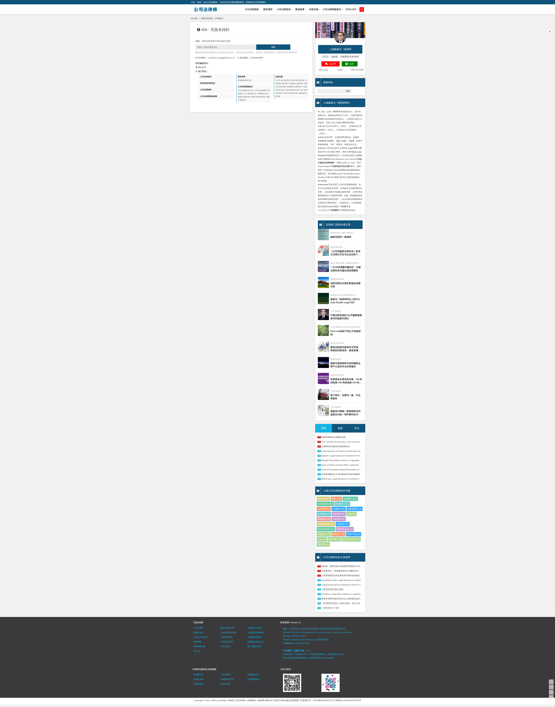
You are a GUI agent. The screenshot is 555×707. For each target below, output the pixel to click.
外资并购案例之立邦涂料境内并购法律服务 (341, 474)
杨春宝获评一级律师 (340, 237)
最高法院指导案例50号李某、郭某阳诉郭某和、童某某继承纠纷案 (345, 349)
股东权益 (324, 514)
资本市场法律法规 (290, 93)
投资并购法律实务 (207, 83)
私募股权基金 (344, 529)
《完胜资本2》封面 (330, 608)
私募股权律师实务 (245, 80)
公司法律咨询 (205, 77)
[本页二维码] (551, 697)
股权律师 (241, 77)
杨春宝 (323, 499)
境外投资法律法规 (297, 80)
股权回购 (334, 539)
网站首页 (202, 67)
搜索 (273, 47)
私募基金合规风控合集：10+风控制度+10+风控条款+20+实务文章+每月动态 (346, 381)
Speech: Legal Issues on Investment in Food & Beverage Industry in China (356, 455)
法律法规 (279, 77)
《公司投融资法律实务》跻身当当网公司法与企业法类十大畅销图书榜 (345, 253)
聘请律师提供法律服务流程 (334, 437)
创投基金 (324, 534)
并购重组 (342, 504)
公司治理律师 (205, 90)
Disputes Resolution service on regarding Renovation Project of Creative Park (357, 460)
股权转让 (338, 534)
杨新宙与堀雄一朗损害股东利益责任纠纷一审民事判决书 (345, 413)
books (322, 539)
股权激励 (324, 519)
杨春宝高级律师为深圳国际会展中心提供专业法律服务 (345, 365)
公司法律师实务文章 (245, 90)
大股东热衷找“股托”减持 (332, 589)
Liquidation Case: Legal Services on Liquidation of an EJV (348, 580)
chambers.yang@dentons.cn (221, 58)
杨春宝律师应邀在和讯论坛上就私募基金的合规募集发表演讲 (349, 598)
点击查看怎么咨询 (336, 654)
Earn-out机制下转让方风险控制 (345, 333)
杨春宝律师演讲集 (258, 97)
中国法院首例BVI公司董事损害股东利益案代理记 (346, 317)
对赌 (351, 514)
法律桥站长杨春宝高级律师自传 (336, 446)
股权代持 (323, 544)
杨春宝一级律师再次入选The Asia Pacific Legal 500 (345, 301)
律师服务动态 (263, 94)
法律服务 (350, 499)
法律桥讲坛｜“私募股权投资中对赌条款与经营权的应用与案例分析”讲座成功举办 (358, 571)
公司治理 (324, 509)
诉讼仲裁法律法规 (292, 90)
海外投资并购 (326, 529)
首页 (196, 18)
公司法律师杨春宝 (245, 87)
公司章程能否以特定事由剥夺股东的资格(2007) (343, 575)
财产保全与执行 (351, 539)
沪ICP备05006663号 (322, 700)
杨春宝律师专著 (244, 97)
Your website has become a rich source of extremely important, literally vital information (361, 442)
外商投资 (342, 524)
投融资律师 (354, 509)
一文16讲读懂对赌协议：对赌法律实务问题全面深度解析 (345, 269)
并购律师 (338, 514)
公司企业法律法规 (282, 80)
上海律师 (338, 519)
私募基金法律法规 (294, 87)
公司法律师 (325, 504)
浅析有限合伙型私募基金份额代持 (345, 285)
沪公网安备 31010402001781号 (346, 700)
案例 (336, 499)
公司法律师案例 (261, 90)
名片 (351, 64)
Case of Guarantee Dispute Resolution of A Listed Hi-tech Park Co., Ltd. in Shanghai (360, 469)
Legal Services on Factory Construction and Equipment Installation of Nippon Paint (359, 451)
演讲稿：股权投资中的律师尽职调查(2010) (341, 566)
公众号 (332, 64)
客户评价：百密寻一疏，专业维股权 (345, 397)
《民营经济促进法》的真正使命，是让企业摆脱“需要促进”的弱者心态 (353, 603)
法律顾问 (338, 509)
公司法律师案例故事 (208, 96)
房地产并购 (353, 534)
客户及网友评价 (250, 94)
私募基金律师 (326, 524)
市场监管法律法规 (296, 83)
